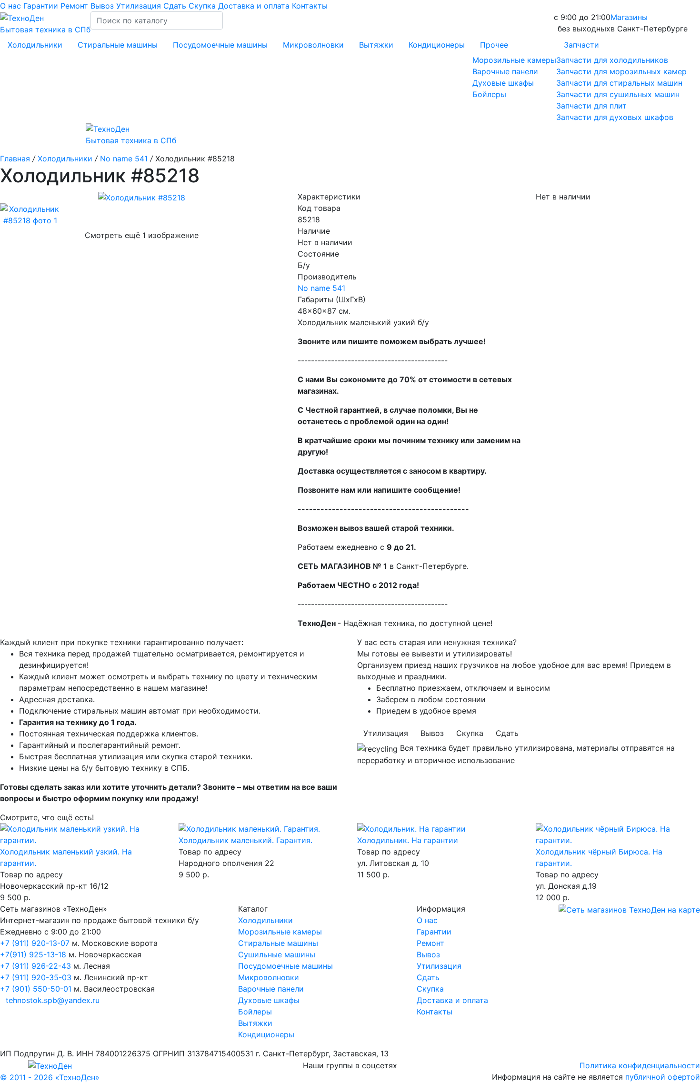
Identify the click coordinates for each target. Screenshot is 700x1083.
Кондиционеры (437, 45)
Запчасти (581, 45)
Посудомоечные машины (220, 45)
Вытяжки (376, 45)
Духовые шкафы (503, 83)
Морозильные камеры (514, 60)
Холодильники (35, 45)
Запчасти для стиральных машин (619, 83)
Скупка (203, 5)
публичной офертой (662, 1077)
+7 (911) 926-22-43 (35, 966)
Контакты (310, 5)
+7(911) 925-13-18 (34, 954)
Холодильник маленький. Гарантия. (245, 840)
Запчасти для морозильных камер (621, 71)
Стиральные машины (118, 45)
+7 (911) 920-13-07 (35, 943)
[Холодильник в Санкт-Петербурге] (82, 834)
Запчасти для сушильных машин (618, 94)
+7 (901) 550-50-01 (35, 989)
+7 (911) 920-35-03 (35, 977)
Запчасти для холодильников (612, 60)
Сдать (176, 5)
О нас (11, 5)
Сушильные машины (276, 954)
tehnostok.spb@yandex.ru (53, 1000)
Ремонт (75, 5)
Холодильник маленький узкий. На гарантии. (66, 857)
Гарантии (41, 5)
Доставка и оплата (255, 5)
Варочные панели (505, 71)
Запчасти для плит (591, 105)
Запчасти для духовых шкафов (614, 117)
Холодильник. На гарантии (407, 840)
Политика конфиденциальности (640, 1065)
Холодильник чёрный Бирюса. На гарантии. (599, 857)
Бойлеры (489, 94)
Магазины (629, 17)
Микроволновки (313, 45)
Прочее (494, 45)
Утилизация (139, 5)
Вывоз (103, 5)
